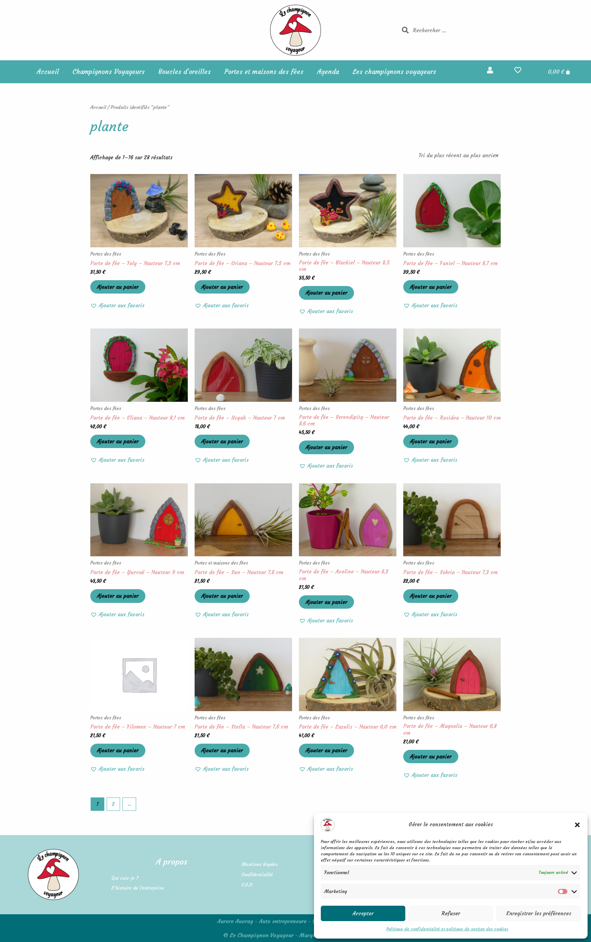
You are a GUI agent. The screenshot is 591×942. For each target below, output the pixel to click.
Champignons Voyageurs (109, 71)
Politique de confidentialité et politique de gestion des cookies (447, 928)
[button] (577, 824)
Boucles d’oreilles (184, 71)
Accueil (48, 71)
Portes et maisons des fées (263, 71)
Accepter (363, 913)
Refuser (451, 913)
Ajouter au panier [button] (118, 287)
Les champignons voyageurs (394, 71)
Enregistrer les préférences (538, 913)
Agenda (328, 71)
